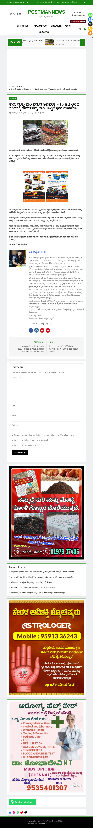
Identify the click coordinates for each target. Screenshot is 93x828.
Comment (16, 377)
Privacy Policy (40, 26)
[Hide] (92, 38)
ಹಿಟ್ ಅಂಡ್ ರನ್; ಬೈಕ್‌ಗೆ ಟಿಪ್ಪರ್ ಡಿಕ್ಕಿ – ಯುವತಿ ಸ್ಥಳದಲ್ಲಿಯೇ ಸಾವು (32, 582)
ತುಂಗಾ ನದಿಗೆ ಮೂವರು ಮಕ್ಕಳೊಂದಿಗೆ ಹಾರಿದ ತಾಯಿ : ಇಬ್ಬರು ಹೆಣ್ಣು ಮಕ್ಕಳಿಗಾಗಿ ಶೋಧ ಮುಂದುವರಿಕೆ (42, 577)
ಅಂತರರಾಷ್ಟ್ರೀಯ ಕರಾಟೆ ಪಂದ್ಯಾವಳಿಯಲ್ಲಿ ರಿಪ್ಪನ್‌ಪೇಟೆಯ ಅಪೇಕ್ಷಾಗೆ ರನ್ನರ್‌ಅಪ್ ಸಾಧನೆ (38, 593)
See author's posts (40, 324)
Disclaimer (56, 26)
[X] (90, 24)
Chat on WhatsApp (24, 802)
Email (14, 415)
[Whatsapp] (90, 15)
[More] (90, 33)
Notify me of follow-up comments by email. (31, 440)
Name (14, 406)
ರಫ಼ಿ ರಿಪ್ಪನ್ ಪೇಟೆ (17, 113)
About (68, 26)
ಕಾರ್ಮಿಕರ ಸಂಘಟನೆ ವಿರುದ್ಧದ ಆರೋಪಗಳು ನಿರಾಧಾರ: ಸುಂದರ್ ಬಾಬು (56, 2)
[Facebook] (90, 19)
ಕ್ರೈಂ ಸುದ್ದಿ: (13, 98)
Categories (22, 26)
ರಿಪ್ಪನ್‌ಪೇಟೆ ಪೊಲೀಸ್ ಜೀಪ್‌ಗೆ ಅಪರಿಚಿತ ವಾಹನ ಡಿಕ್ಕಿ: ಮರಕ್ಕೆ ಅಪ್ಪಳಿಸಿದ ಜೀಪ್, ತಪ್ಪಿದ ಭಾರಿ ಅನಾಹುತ (42, 572)
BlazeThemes (42, 824)
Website (15, 425)
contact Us (43, 32)
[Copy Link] (90, 28)
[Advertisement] (46, 68)
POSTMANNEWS (46, 12)
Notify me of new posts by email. (27, 445)
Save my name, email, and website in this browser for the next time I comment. (44, 435)
